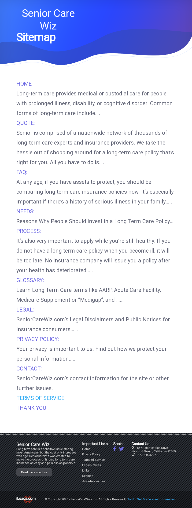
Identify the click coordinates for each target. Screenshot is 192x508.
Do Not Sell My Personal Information (151, 499)
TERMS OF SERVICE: (41, 398)
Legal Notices (91, 465)
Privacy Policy (91, 454)
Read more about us (34, 472)
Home (86, 449)
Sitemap (87, 476)
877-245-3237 (147, 455)
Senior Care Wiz (48, 19)
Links (85, 470)
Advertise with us (93, 481)
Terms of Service (93, 459)
